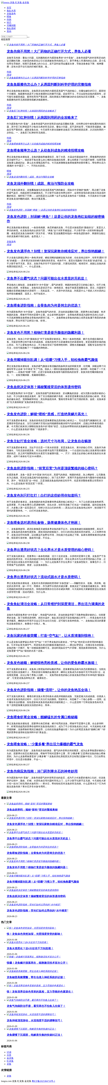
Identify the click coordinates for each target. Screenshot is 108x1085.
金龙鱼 (10, 1058)
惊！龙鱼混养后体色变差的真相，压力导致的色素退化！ (40, 991)
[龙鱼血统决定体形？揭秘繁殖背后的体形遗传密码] (32, 890)
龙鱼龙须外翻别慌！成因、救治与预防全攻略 (40, 183)
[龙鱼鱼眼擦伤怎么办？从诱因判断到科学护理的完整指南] (36, 78)
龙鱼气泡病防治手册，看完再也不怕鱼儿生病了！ (36, 1005)
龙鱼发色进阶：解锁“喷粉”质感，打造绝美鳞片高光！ (47, 414)
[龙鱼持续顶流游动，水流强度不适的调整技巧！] (31, 1014)
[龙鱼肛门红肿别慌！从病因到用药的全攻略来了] (31, 111)
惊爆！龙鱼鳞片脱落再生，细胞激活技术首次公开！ (37, 962)
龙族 (9, 1076)
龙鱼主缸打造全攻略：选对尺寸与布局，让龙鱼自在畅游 (49, 441)
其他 (9, 31)
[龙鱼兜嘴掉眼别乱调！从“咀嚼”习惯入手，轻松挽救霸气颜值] (38, 876)
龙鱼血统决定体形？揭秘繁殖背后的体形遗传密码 (44, 387)
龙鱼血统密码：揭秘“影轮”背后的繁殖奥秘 (32, 809)
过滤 (9, 1052)
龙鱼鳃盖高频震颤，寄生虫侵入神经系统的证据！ (36, 977)
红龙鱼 (10, 1061)
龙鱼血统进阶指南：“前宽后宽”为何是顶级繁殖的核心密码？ (52, 468)
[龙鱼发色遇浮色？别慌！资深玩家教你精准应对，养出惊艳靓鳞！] (40, 818)
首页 (9, 7)
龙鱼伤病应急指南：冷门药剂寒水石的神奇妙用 (42, 771)
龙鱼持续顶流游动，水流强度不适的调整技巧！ (35, 1020)
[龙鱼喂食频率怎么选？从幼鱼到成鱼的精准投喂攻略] (34, 144)
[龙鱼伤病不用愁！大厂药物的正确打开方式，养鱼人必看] (36, 44)
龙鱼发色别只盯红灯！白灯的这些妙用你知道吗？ (44, 495)
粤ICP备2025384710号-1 (43, 1081)
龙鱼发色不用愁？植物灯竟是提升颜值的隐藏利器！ (45, 332)
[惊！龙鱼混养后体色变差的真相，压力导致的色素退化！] (36, 985)
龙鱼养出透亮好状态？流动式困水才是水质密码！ (44, 577)
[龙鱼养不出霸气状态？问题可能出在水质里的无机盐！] (35, 832)
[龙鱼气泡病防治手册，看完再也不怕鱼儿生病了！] (32, 1000)
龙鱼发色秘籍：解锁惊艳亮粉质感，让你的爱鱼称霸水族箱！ (52, 663)
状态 (9, 22)
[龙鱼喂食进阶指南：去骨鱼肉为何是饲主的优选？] (32, 847)
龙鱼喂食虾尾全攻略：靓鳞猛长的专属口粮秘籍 (42, 717)
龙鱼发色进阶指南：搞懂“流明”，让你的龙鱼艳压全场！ (49, 690)
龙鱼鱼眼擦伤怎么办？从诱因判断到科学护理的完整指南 (49, 84)
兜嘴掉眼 (11, 25)
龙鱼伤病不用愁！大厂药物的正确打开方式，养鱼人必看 (49, 51)
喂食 (9, 16)
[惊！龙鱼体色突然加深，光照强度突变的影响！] (31, 928)
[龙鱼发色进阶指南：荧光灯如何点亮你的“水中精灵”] (34, 904)
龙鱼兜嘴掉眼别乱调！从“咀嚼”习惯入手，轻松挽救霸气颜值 (52, 360)
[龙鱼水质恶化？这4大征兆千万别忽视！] (27, 942)
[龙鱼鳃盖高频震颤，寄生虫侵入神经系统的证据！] (32, 971)
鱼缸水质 (11, 10)
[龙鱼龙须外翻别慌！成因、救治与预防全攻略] (30, 177)
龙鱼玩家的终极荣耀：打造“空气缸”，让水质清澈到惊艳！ (50, 635)
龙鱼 (9, 1064)
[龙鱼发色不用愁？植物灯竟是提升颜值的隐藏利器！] (34, 861)
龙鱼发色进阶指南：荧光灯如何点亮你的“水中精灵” (37, 910)
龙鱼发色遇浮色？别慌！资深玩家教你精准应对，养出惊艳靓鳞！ (56, 251)
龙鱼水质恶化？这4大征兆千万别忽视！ (30, 948)
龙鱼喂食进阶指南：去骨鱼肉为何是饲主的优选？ (44, 305)
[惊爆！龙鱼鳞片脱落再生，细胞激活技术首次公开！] (34, 957)
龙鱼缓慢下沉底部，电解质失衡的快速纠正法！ (35, 1034)
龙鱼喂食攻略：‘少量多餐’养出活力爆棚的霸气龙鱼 (45, 744)
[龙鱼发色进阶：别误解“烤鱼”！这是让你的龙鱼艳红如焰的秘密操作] (42, 210)
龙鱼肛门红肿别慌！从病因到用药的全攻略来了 (42, 117)
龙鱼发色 (11, 13)
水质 (9, 1055)
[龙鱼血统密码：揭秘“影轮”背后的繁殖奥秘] (29, 804)
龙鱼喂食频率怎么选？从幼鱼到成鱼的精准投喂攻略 (45, 150)
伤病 (9, 19)
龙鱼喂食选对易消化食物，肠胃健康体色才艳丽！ (44, 522)
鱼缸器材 (11, 28)
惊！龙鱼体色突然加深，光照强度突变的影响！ (35, 933)
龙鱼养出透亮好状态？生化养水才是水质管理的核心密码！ (50, 550)
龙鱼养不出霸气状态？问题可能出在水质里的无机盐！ (47, 278)
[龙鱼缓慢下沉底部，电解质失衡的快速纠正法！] (31, 1029)
